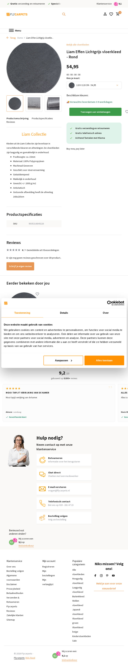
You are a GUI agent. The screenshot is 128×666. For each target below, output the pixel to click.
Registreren (48, 566)
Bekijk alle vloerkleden (77, 44)
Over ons (11, 566)
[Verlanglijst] (111, 14)
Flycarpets (19, 657)
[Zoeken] (63, 14)
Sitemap (10, 619)
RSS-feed (30, 657)
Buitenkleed (78, 596)
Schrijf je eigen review (20, 266)
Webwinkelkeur (26, 545)
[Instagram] (101, 575)
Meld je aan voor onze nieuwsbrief (109, 586)
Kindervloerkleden (81, 636)
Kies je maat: (73, 78)
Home (20, 37)
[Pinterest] (107, 575)
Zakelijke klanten (14, 615)
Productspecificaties (42, 118)
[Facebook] (95, 575)
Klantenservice (104, 3)
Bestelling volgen (15, 570)
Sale (74, 640)
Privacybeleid (13, 588)
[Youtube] (113, 575)
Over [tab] (105, 312)
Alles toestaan (104, 360)
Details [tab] (64, 312)
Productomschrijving (17, 118)
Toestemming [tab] (22, 312)
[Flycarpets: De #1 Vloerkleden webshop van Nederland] (16, 14)
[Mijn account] (105, 14)
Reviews (10, 121)
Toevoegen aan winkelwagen (95, 111)
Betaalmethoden (14, 593)
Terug (13, 37)
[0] (117, 14)
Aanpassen (61, 360)
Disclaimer (11, 584)
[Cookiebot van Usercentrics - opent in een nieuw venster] (109, 303)
